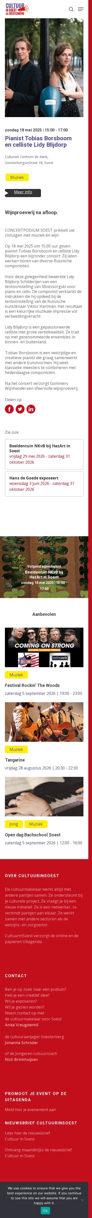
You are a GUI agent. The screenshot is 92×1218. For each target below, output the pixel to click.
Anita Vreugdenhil (21, 1025)
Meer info (23, 192)
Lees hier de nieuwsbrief (27, 1133)
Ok (45, 1211)
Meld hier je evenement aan (30, 1109)
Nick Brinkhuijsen (21, 1059)
